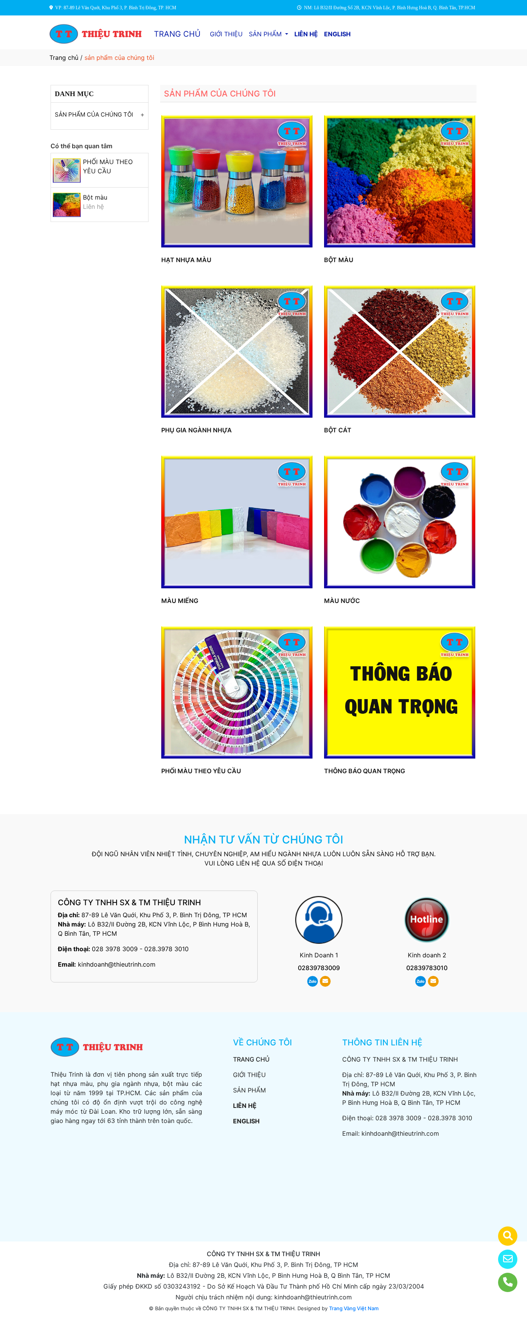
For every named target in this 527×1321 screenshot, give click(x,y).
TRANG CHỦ (177, 34)
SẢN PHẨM (266, 34)
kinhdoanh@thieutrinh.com (116, 964)
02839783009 (319, 968)
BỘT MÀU (338, 260)
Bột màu (95, 197)
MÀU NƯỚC (342, 601)
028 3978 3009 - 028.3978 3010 (140, 949)
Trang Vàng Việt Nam (353, 1308)
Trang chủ (63, 57)
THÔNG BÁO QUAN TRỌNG (364, 771)
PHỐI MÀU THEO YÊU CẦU (201, 771)
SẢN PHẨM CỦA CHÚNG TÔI (94, 114)
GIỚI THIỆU (226, 34)
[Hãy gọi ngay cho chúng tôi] (502, 1282)
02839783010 (427, 968)
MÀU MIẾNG (179, 601)
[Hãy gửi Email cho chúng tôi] (502, 1259)
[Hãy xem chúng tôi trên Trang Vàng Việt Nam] (502, 1236)
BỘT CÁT (337, 430)
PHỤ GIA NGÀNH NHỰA (196, 430)
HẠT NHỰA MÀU (186, 260)
